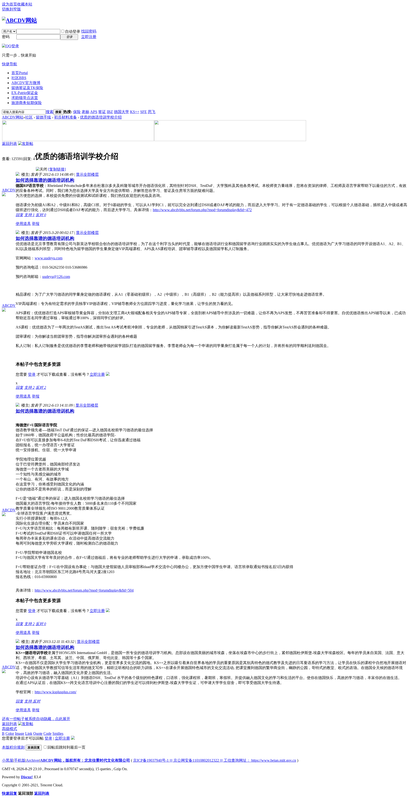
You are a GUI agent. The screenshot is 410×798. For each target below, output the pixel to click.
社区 (18, 78)
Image (19, 734)
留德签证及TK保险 (27, 88)
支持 (29, 215)
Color (9, 734)
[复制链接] (57, 169)
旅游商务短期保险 (26, 103)
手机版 (19, 760)
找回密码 (88, 31)
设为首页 (9, 4)
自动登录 (72, 31)
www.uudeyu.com (48, 258)
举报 (35, 224)
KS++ (134, 112)
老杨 (85, 112)
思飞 (151, 112)
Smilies (57, 734)
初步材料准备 (65, 117)
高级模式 (9, 729)
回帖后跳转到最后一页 (66, 747)
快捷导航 (9, 64)
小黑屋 (7, 760)
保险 (77, 112)
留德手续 (43, 117)
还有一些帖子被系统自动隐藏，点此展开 (36, 719)
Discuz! (27, 777)
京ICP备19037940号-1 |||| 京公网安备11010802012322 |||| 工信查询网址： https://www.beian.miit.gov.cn (214, 760)
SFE (143, 112)
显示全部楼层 (87, 174)
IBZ (110, 112)
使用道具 (23, 224)
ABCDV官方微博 (25, 83)
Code (47, 734)
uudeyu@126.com (56, 277)
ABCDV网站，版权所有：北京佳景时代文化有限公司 (85, 760)
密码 (5, 37)
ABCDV (9, 190)
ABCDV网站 (12, 117)
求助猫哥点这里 (24, 98)
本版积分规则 (13, 747)
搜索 (49, 112)
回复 (19, 215)
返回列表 (9, 144)
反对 (41, 215)
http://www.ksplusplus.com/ (55, 692)
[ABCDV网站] (19, 20)
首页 (19, 73)
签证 (102, 112)
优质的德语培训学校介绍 (101, 117)
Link (28, 734)
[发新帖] (25, 144)
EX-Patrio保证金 (24, 93)
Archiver (32, 760)
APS (93, 112)
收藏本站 (24, 4)
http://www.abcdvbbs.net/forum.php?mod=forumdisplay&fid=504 (84, 590)
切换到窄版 (11, 9)
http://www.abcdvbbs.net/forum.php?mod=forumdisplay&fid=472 (202, 210)
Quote (37, 734)
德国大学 (121, 112)
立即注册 (88, 37)
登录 (32, 374)
